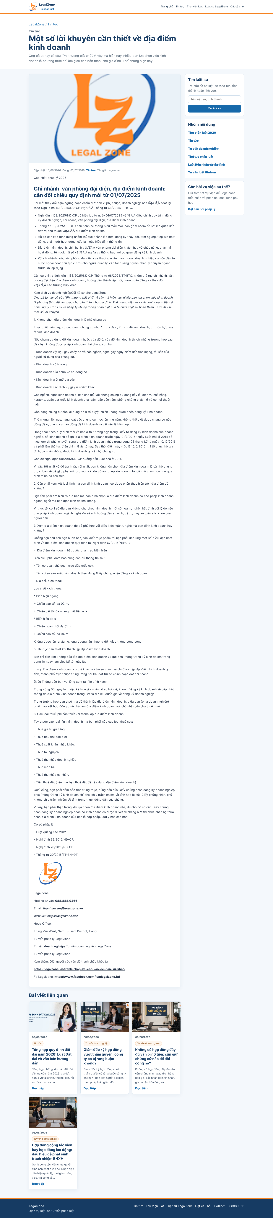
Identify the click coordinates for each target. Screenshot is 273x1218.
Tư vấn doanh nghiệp (203, 148)
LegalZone (37, 24)
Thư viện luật (195, 6)
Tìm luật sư (214, 108)
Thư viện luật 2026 (202, 132)
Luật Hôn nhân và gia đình (206, 164)
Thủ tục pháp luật (200, 156)
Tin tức (180, 6)
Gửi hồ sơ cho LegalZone (88, 292)
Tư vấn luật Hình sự (202, 172)
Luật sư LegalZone (216, 6)
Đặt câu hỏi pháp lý (201, 209)
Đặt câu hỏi (237, 6)
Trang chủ (167, 6)
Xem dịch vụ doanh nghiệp (52, 292)
